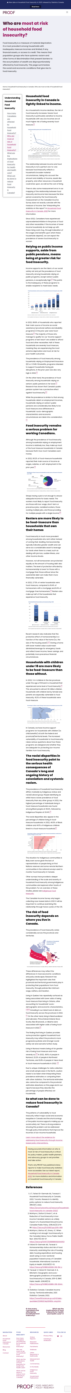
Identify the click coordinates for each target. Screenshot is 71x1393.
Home (5, 87)
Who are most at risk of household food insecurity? (20, 1353)
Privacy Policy (48, 1336)
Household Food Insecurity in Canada (21, 87)
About (5, 1336)
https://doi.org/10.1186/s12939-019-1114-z (46, 1267)
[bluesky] (58, 1336)
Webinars (33, 1350)
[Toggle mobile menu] (67, 12)
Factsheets (34, 1346)
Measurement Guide (35, 1360)
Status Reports (33, 1338)
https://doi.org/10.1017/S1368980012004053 (47, 1242)
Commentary (34, 1364)
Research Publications (34, 1342)
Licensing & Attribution (47, 1339)
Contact (6, 1353)
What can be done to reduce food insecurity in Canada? (20, 1374)
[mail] (61, 1336)
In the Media (34, 1367)
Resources (6, 1347)
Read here (35, 7)
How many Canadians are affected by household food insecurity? (21, 1342)
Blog (4, 1350)
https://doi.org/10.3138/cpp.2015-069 (47, 1227)
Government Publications (34, 1377)
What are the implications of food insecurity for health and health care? (21, 1363)
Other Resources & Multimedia (34, 1354)
